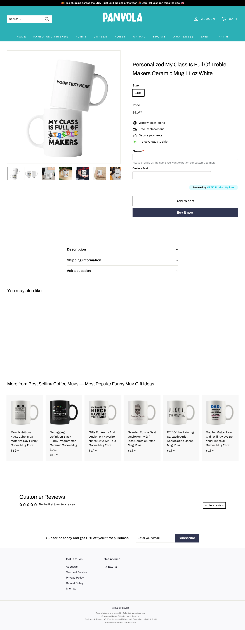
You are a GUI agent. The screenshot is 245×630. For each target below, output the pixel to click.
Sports (159, 36)
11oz (138, 92)
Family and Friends (50, 36)
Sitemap (71, 588)
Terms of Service (76, 572)
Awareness (183, 36)
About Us (72, 566)
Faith (223, 36)
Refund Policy (74, 583)
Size (136, 85)
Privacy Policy (75, 577)
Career (100, 36)
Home (21, 36)
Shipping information (84, 260)
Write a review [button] (214, 505)
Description (76, 249)
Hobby (120, 36)
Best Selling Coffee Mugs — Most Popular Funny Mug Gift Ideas (91, 383)
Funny (81, 36)
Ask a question (79, 271)
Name (138, 151)
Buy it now (185, 212)
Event (206, 36)
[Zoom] (63, 107)
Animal (139, 36)
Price (136, 105)
